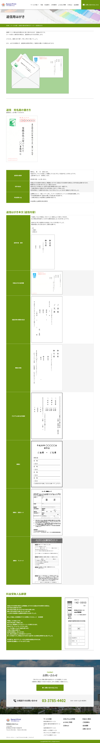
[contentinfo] (50, 728)
